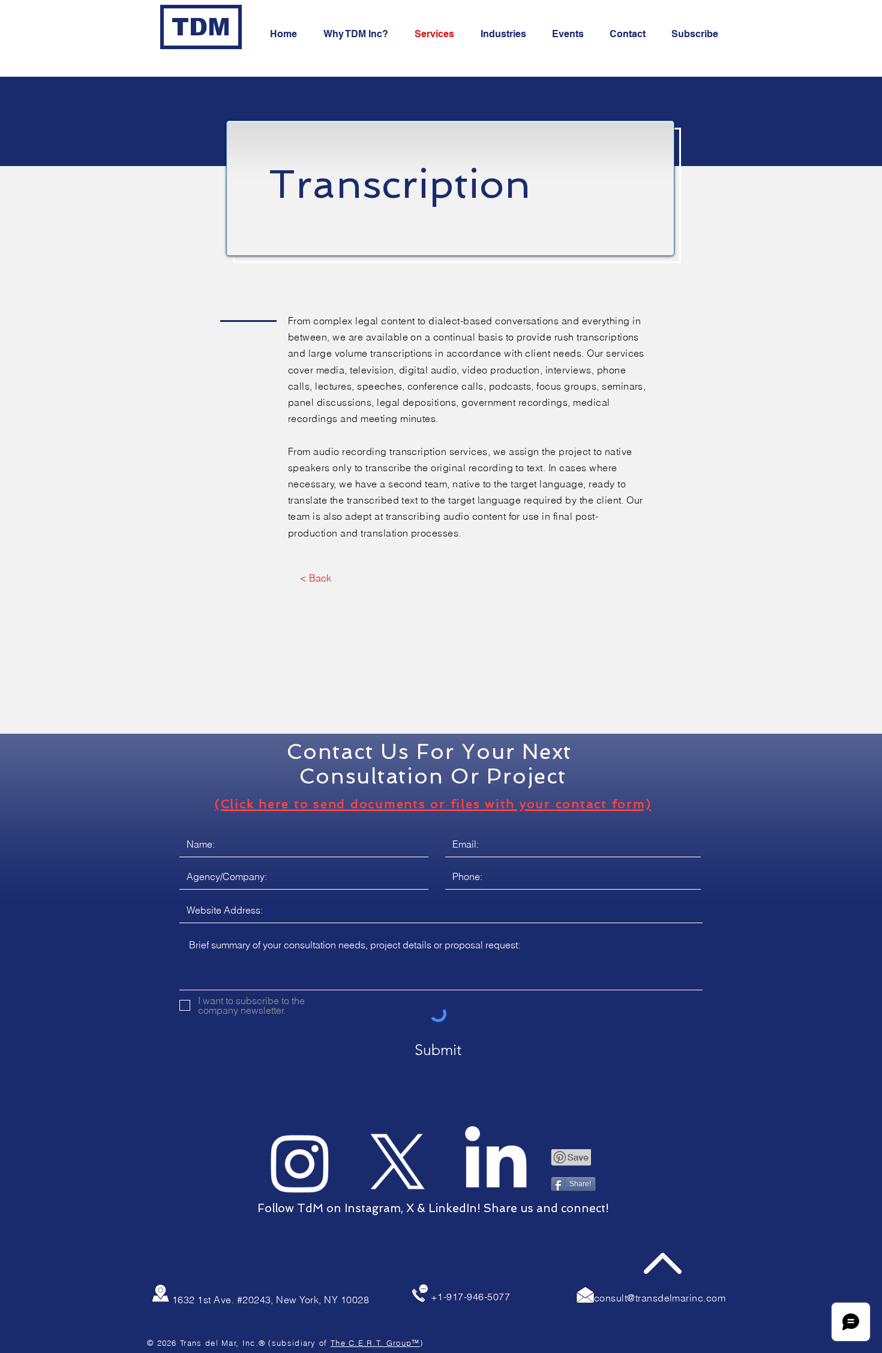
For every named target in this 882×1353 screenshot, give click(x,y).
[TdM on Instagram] (300, 1162)
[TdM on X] (397, 1162)
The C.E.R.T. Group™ (375, 1343)
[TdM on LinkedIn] (495, 1162)
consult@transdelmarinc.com (659, 1298)
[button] (698, 34)
